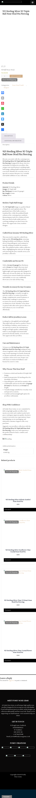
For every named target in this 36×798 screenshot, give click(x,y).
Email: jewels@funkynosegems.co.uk (18, 736)
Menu (32, 2)
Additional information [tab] (12, 141)
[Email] (18, 98)
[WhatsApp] (18, 108)
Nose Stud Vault (18, 85)
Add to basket (16, 76)
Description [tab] (8, 136)
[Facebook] (18, 92)
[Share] (18, 129)
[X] (18, 124)
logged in (11, 680)
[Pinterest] (18, 103)
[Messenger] (18, 119)
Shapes (6, 88)
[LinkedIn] (18, 113)
